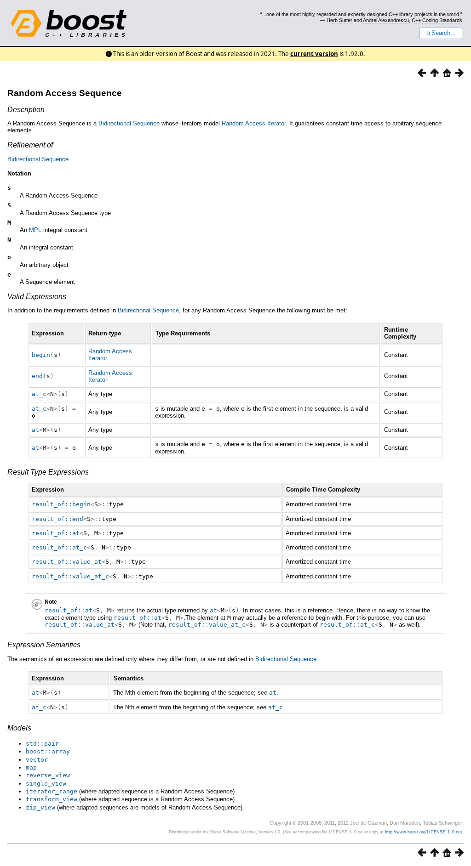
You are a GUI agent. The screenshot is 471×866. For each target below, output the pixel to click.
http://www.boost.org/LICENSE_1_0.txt (423, 832)
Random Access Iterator (254, 123)
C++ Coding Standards (437, 20)
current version (314, 54)
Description (26, 109)
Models (19, 728)
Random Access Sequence (64, 93)
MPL (35, 229)
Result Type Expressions (48, 472)
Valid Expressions (36, 296)
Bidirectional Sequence (129, 123)
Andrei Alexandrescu (386, 20)
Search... (443, 33)
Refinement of (30, 145)
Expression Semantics (43, 645)
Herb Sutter (339, 20)
